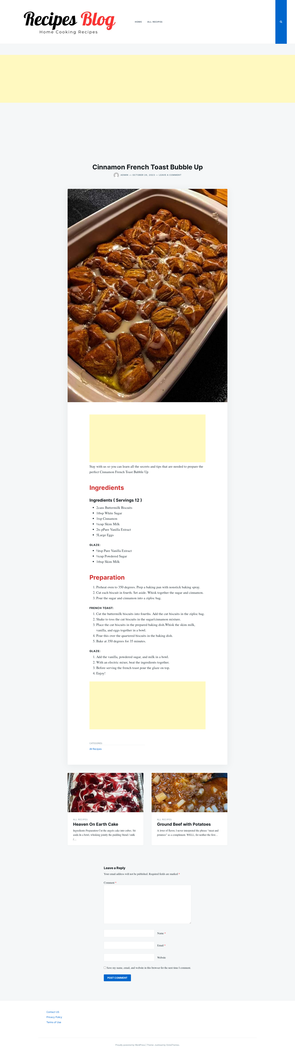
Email (161, 945)
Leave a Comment (170, 175)
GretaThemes (172, 1045)
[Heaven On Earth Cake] (105, 792)
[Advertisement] (102, 79)
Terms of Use (53, 1022)
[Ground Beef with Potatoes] (189, 792)
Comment (110, 882)
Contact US (52, 1011)
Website (161, 957)
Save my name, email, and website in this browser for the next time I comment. (149, 967)
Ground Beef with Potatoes (184, 824)
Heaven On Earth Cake (95, 824)
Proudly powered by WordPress (130, 1045)
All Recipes (155, 22)
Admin (124, 175)
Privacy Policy (54, 1017)
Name (161, 933)
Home (138, 22)
